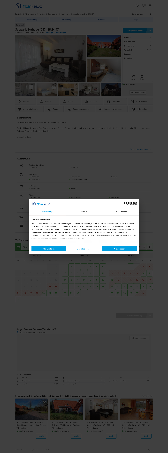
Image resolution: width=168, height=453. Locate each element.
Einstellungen (83, 249)
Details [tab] (84, 212)
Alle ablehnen (48, 249)
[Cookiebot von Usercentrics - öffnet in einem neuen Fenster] (126, 203)
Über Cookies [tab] (121, 212)
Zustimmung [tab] (47, 212)
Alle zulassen (119, 249)
